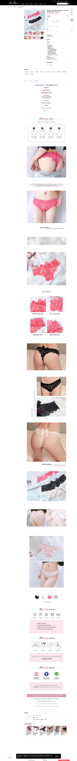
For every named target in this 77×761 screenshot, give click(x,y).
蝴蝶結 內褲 (64, 71)
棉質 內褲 (58, 71)
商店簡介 (29, 759)
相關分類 (26, 69)
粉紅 (57, 21)
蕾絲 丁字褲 (42, 71)
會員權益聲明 (45, 760)
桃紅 (54, 21)
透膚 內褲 (36, 71)
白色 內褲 (26, 74)
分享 (48, 65)
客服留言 (44, 759)
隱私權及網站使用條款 (31, 760)
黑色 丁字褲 (48, 71)
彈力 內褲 (53, 71)
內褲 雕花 (31, 74)
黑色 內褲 (31, 71)
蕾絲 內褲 (26, 71)
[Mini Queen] (13, 2)
